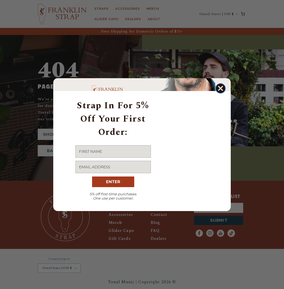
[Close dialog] (220, 88)
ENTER (113, 181)
